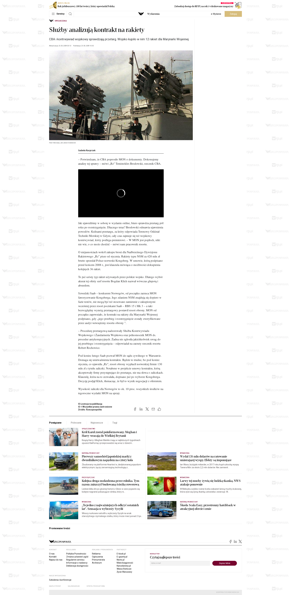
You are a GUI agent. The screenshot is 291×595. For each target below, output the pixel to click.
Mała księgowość (125, 563)
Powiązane (55, 422)
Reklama (96, 553)
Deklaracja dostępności (77, 566)
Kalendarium (74, 586)
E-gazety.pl (122, 557)
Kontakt (53, 557)
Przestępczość (88, 477)
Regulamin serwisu (75, 560)
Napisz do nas (55, 560)
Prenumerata (98, 560)
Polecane (76, 422)
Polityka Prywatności (76, 553)
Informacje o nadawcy (76, 563)
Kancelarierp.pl (124, 566)
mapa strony (55, 586)
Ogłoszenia (97, 557)
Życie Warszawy (124, 572)
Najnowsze (97, 422)
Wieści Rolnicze (124, 569)
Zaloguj (233, 14)
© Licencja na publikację (90, 404)
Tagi (114, 422)
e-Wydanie (216, 14)
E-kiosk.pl (121, 553)
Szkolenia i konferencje (60, 580)
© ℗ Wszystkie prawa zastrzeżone (95, 407)
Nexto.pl (120, 560)
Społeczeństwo (88, 429)
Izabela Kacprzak (86, 150)
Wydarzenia (153, 13)
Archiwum (97, 563)
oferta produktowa (96, 586)
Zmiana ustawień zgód (77, 557)
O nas (52, 553)
